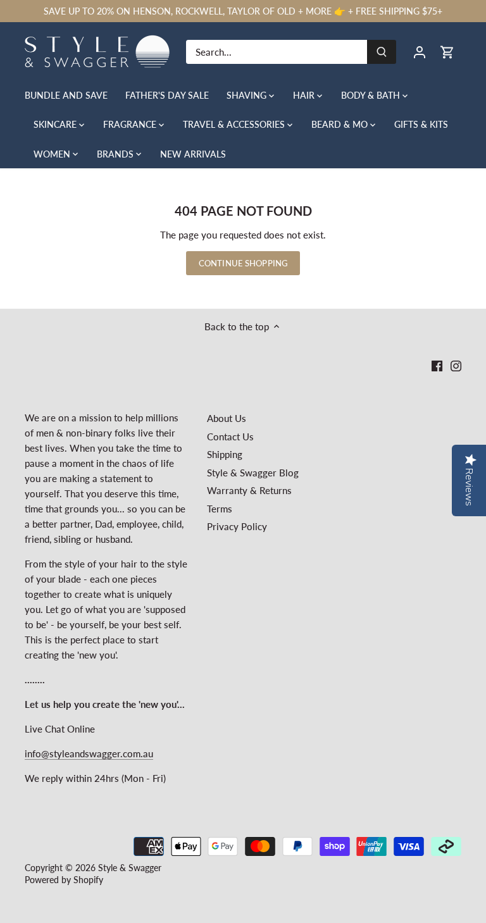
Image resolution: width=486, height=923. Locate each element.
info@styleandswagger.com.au (89, 753)
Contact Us (230, 436)
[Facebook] (437, 365)
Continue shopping (243, 263)
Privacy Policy (237, 526)
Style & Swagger (129, 868)
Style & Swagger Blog (253, 472)
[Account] (419, 51)
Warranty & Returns (249, 490)
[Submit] (381, 52)
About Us (226, 418)
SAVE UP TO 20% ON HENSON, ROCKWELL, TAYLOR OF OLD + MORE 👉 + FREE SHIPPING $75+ (243, 11)
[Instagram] (456, 365)
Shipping (224, 454)
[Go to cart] (447, 51)
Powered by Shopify (64, 880)
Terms (219, 508)
